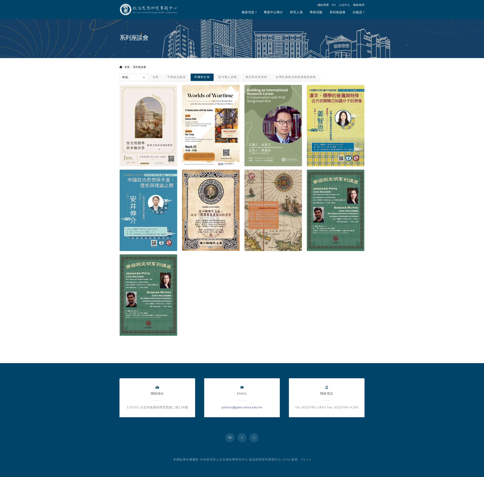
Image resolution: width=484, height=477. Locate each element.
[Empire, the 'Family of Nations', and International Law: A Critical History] (148, 293)
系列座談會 (338, 12)
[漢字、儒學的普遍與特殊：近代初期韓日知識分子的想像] (335, 124)
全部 (156, 77)
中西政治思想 (176, 77)
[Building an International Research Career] (273, 124)
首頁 (126, 67)
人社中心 (344, 5)
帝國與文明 (202, 77)
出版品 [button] (357, 12)
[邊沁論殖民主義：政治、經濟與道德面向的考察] (211, 208)
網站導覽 (323, 5)
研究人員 (296, 12)
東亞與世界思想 (256, 77)
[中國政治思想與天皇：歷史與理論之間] (148, 208)
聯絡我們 (359, 5)
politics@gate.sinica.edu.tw (242, 407)
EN (334, 5)
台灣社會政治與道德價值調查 (296, 77)
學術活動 (316, 12)
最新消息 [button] (248, 12)
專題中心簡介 (273, 12)
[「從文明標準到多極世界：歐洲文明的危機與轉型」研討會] (148, 124)
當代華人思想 (227, 77)
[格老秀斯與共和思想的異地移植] (273, 208)
